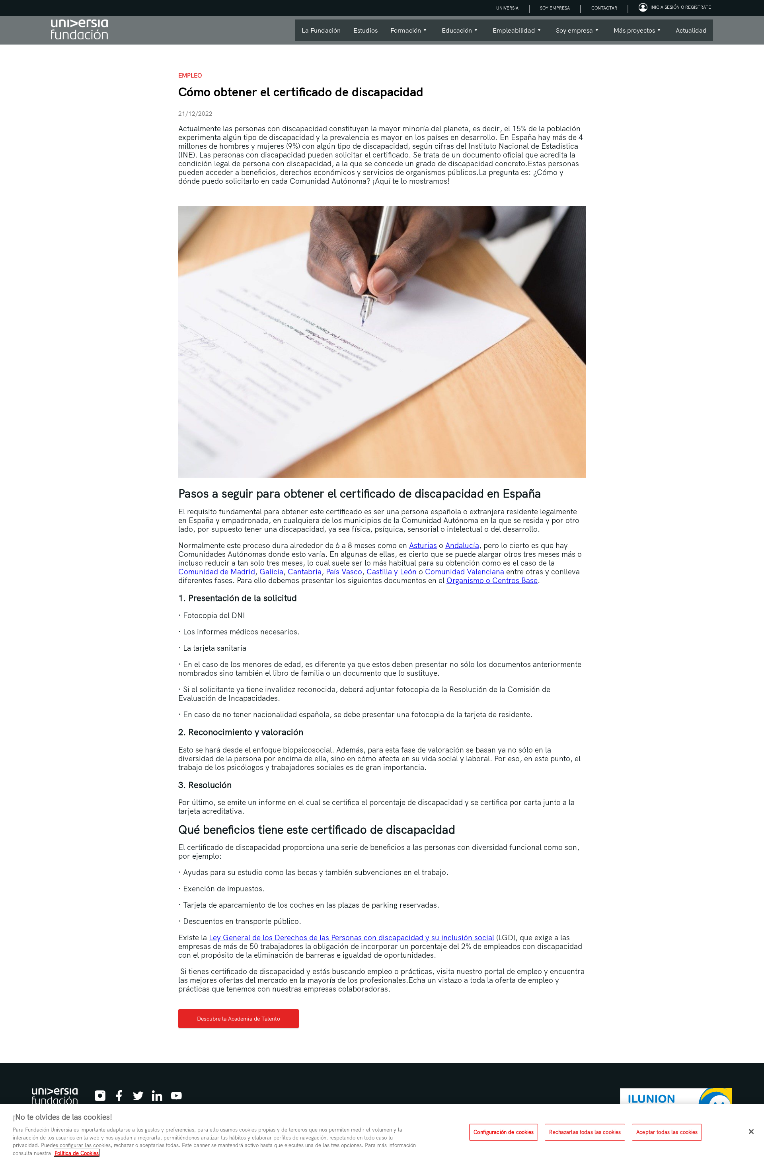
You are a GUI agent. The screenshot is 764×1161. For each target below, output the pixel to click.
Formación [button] (402, 33)
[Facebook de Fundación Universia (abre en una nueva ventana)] (119, 1098)
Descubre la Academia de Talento (238, 1018)
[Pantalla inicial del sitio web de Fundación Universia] (79, 30)
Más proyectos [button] (631, 33)
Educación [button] (453, 33)
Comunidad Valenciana (464, 571)
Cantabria (305, 571)
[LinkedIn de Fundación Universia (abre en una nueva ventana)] (157, 1098)
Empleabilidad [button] (510, 33)
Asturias (423, 545)
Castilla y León (391, 571)
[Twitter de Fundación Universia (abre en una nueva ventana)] (138, 1098)
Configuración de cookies (504, 1132)
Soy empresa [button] (571, 33)
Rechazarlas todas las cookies (585, 1132)
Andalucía (462, 545)
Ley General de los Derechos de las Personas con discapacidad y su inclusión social (351, 937)
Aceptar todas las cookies (667, 1132)
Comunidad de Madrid (216, 571)
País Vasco (344, 571)
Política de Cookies (77, 1152)
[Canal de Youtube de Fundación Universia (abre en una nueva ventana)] (176, 1098)
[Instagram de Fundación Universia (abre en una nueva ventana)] (100, 1098)
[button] (676, 8)
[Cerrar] (751, 1131)
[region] (382, 1132)
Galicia (271, 571)
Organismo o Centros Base (492, 580)
